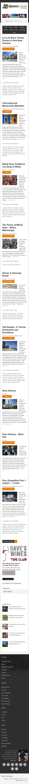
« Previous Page (7, 541)
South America (14, 521)
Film (15, 89)
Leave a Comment (8, 49)
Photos (3, 720)
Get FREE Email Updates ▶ (11, 583)
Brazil (14, 313)
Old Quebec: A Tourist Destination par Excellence (14, 329)
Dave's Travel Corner (14, 8)
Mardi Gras (17, 93)
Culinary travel (16, 88)
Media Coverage (5, 743)
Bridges (21, 524)
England (10, 89)
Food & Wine (13, 310)
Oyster (14, 94)
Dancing (16, 209)
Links (2, 717)
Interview (5, 93)
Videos (3, 678)
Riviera (23, 154)
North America (14, 82)
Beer (22, 86)
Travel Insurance (5, 701)
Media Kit (3, 746)
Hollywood (21, 91)
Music (20, 213)
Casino (21, 208)
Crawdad (4, 209)
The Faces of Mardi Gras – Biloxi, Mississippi (12, 227)
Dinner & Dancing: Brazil (12, 274)
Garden (10, 91)
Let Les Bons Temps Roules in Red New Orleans (13, 40)
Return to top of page (7, 776)
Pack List (3, 690)
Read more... (13, 760)
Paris (18, 382)
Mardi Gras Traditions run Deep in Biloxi (13, 165)
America (9, 86)
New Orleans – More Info (13, 435)
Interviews (4, 670)
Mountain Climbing (7, 213)
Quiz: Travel (4, 695)
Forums (3, 715)
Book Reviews (5, 687)
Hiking (7, 529)
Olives (10, 94)
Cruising (21, 147)
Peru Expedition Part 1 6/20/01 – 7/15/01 (14, 482)
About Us (3, 729)
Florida (19, 89)
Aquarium (5, 375)
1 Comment (6, 172)
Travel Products (5, 704)
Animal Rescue (16, 86)
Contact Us (4, 735)
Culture (4, 149)
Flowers (4, 150)
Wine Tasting (18, 318)
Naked (17, 152)
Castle (4, 377)
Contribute (4, 712)
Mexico (8, 152)
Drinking (4, 89)
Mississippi (21, 211)
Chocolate (10, 526)
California (20, 313)
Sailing (4, 216)
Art (13, 147)
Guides (3, 664)
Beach (17, 147)
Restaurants (16, 154)
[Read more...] (22, 139)
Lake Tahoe (16, 150)
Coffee (9, 88)
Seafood (4, 155)
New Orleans (10, 318)
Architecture (12, 375)
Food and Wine (12, 317)
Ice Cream (12, 529)
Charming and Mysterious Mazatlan (13, 104)
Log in (25, 780)
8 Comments (6, 111)
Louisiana (11, 93)
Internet (4, 531)
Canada (4, 88)
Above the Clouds (6, 661)
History (15, 91)
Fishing (21, 149)
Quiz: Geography (5, 693)
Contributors (4, 738)
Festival (15, 149)
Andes (14, 524)
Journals (3, 672)
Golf (23, 379)
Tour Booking (5, 698)
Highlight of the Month (7, 667)
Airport (9, 208)
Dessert (21, 526)
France (19, 379)
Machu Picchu (12, 531)
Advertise (3, 732)
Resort (10, 154)
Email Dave (4, 740)
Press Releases (5, 675)
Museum (12, 152)
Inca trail (19, 529)
